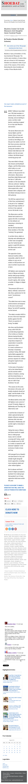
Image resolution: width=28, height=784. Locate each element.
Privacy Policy (6, 773)
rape (25, 559)
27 (9, 752)
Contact (12, 773)
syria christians (14, 562)
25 (4, 752)
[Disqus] (15, 600)
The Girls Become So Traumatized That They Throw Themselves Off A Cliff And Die (15, 564)
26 (6, 752)
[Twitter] (9, 529)
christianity (17, 538)
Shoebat (7, 35)
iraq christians (22, 541)
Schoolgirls (7, 561)
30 (17, 752)
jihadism (12, 544)
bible (21, 536)
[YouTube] (15, 529)
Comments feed (6, 766)
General (25, 35)
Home (11, 20)
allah (10, 536)
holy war (12, 541)
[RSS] (6, 529)
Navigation (13, 15)
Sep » (6, 755)
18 (4, 750)
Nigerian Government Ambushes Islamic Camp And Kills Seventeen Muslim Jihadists (13, 558)
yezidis (6, 567)
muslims (16, 546)
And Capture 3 (16, 536)
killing (17, 544)
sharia (12, 561)
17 (19, 748)
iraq (16, 541)
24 (19, 750)
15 (14, 748)
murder (12, 546)
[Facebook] (12, 529)
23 (17, 750)
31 (19, 752)
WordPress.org (5, 767)
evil (9, 541)
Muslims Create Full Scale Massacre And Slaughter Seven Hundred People (15, 549)
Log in (4, 763)
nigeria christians (8, 554)
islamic (8, 543)
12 (6, 748)
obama (21, 559)
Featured (21, 35)
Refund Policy (18, 773)
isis (5, 543)
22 (14, 750)
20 (9, 750)
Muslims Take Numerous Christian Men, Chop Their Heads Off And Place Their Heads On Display (14, 578)
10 (19, 746)
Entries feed (5, 764)
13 (9, 748)
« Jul (3, 755)
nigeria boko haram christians (19, 553)
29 (14, 752)
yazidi (22, 566)
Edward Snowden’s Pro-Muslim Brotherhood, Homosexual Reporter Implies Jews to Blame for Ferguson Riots (15, 573)
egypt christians (16, 539)
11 (4, 748)
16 (17, 748)
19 (6, 750)
